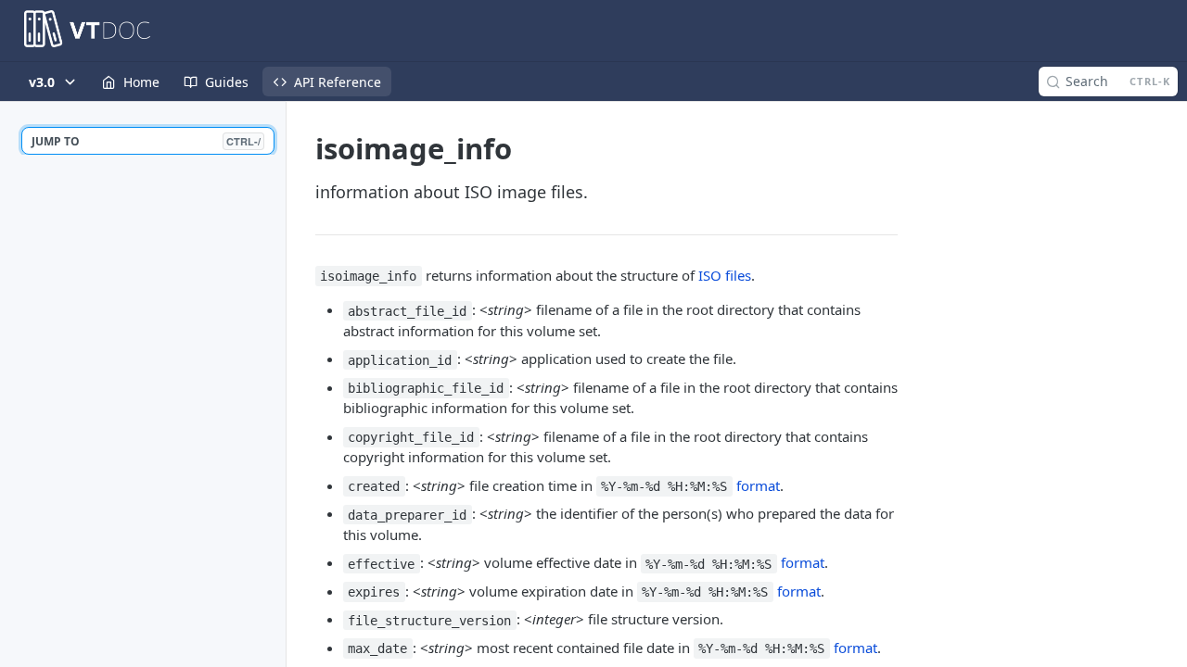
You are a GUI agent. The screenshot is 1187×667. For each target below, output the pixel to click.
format (758, 485)
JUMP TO (146, 141)
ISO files (724, 275)
